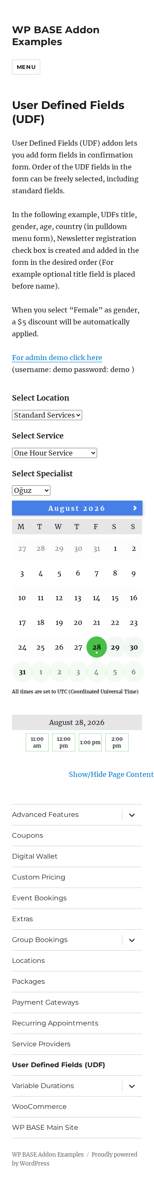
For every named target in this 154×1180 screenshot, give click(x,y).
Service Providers (41, 1044)
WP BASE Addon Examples (56, 36)
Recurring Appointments (55, 1023)
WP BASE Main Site (45, 1127)
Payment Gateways (45, 1002)
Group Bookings (40, 940)
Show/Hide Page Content (111, 774)
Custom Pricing (38, 877)
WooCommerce (39, 1107)
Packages (28, 981)
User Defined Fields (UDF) (58, 1065)
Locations (28, 961)
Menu (26, 66)
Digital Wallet (35, 856)
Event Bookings (39, 898)
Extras (22, 919)
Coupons (27, 835)
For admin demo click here (57, 357)
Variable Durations (43, 1086)
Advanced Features (45, 815)
